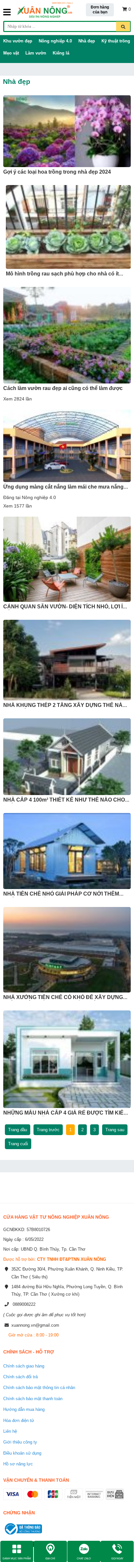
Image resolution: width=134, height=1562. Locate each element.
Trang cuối (18, 1143)
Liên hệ (10, 1431)
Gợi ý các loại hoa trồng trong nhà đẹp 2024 (57, 172)
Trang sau (114, 1129)
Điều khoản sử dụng (22, 1453)
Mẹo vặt (11, 53)
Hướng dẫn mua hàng (24, 1409)
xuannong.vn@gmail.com (35, 1325)
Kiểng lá (61, 53)
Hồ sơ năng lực (18, 1463)
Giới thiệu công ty (20, 1442)
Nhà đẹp (86, 41)
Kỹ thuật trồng (115, 41)
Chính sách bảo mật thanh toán (32, 1398)
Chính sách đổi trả (20, 1376)
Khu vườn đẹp (17, 41)
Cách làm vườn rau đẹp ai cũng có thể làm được (63, 388)
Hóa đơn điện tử (18, 1420)
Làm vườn (35, 53)
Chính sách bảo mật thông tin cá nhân (39, 1387)
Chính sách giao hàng (23, 1366)
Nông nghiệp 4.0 (55, 41)
